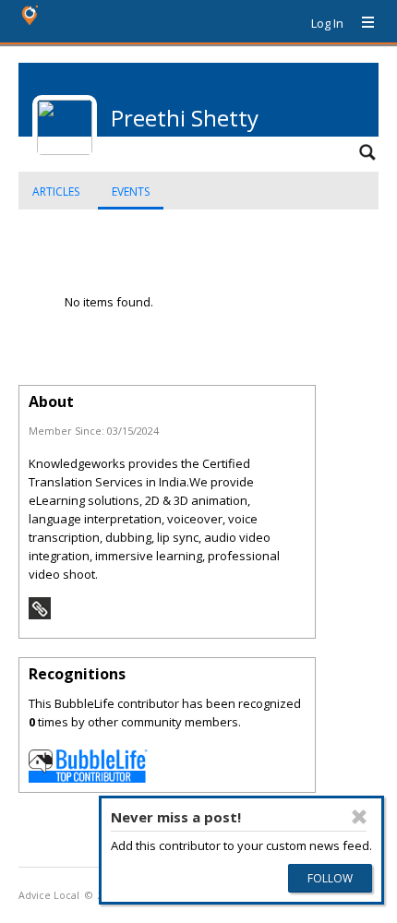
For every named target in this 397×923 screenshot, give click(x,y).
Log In (327, 23)
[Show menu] (361, 23)
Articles (55, 191)
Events (131, 191)
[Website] (40, 614)
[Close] (359, 817)
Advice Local (48, 895)
